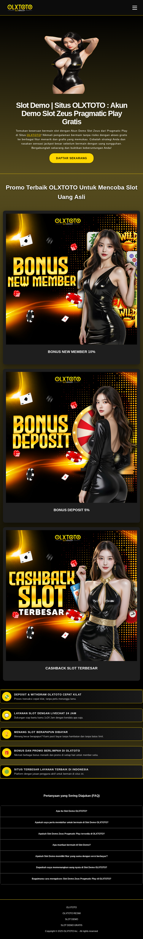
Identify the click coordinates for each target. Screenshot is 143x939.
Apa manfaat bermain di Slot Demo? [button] (72, 845)
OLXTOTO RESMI (72, 913)
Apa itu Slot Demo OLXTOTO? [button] (71, 811)
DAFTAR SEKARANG (71, 158)
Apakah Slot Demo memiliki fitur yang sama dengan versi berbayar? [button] (71, 856)
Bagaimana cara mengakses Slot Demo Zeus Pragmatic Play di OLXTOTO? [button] (71, 878)
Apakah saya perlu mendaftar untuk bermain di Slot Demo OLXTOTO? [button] (71, 822)
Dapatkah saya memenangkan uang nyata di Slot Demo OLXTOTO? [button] (71, 867)
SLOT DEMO (71, 919)
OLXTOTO (34, 135)
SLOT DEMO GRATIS (71, 925)
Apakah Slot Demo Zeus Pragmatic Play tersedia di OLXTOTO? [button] (71, 833)
